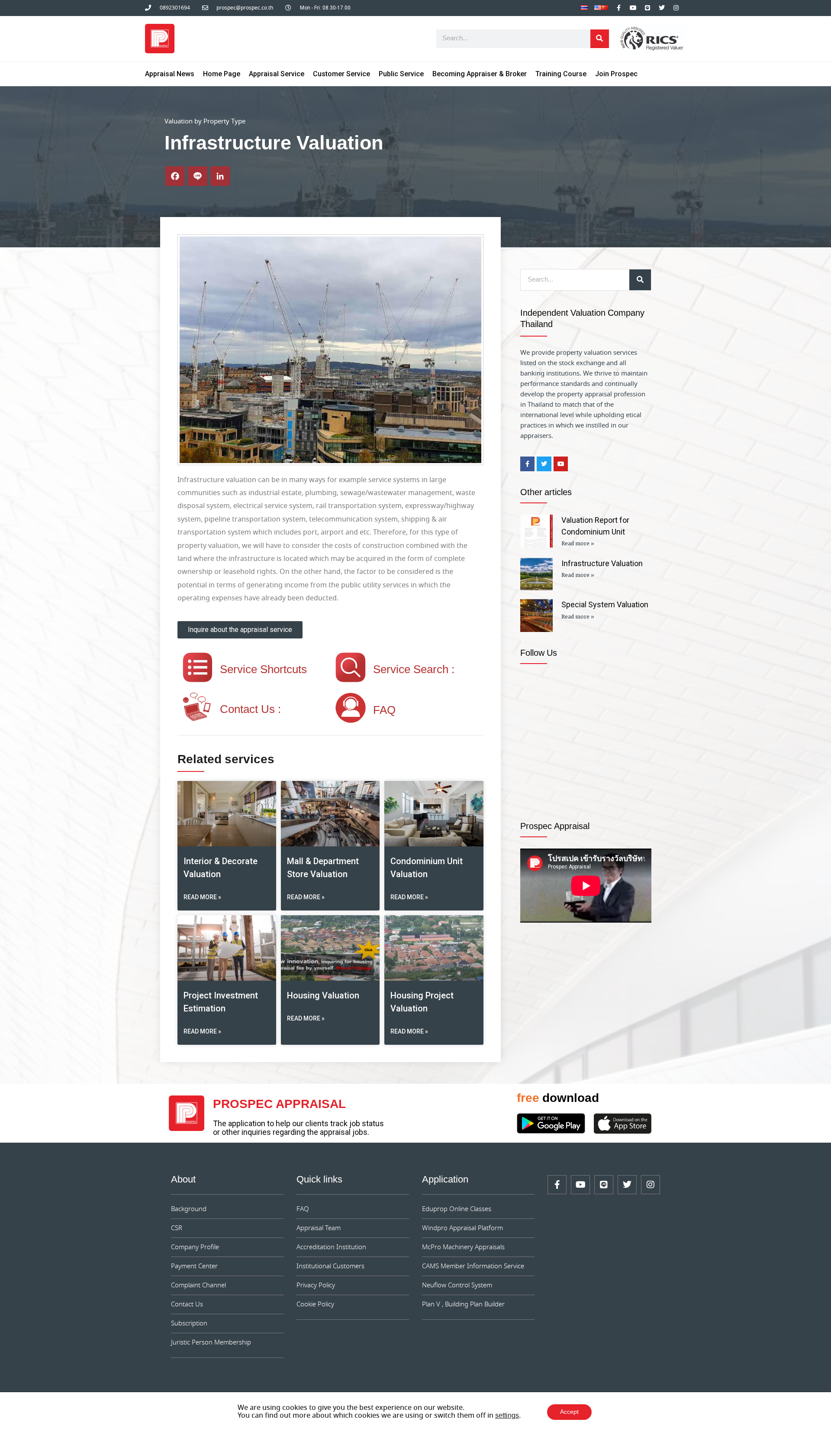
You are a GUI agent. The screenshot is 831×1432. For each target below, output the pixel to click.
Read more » (202, 897)
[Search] (599, 38)
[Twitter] (662, 8)
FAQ (384, 711)
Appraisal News (169, 74)
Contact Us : (250, 710)
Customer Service (341, 74)
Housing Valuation (323, 995)
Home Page (221, 74)
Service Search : (413, 670)
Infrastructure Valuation (602, 563)
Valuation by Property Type (204, 121)
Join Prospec (616, 74)
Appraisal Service (276, 74)
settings (507, 1416)
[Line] (647, 8)
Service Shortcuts (263, 670)
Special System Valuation (604, 604)
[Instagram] (676, 8)
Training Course (560, 74)
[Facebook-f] (619, 8)
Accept (569, 1412)
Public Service (401, 74)
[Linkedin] (220, 176)
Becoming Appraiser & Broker (479, 74)
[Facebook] (175, 176)
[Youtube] (633, 8)
